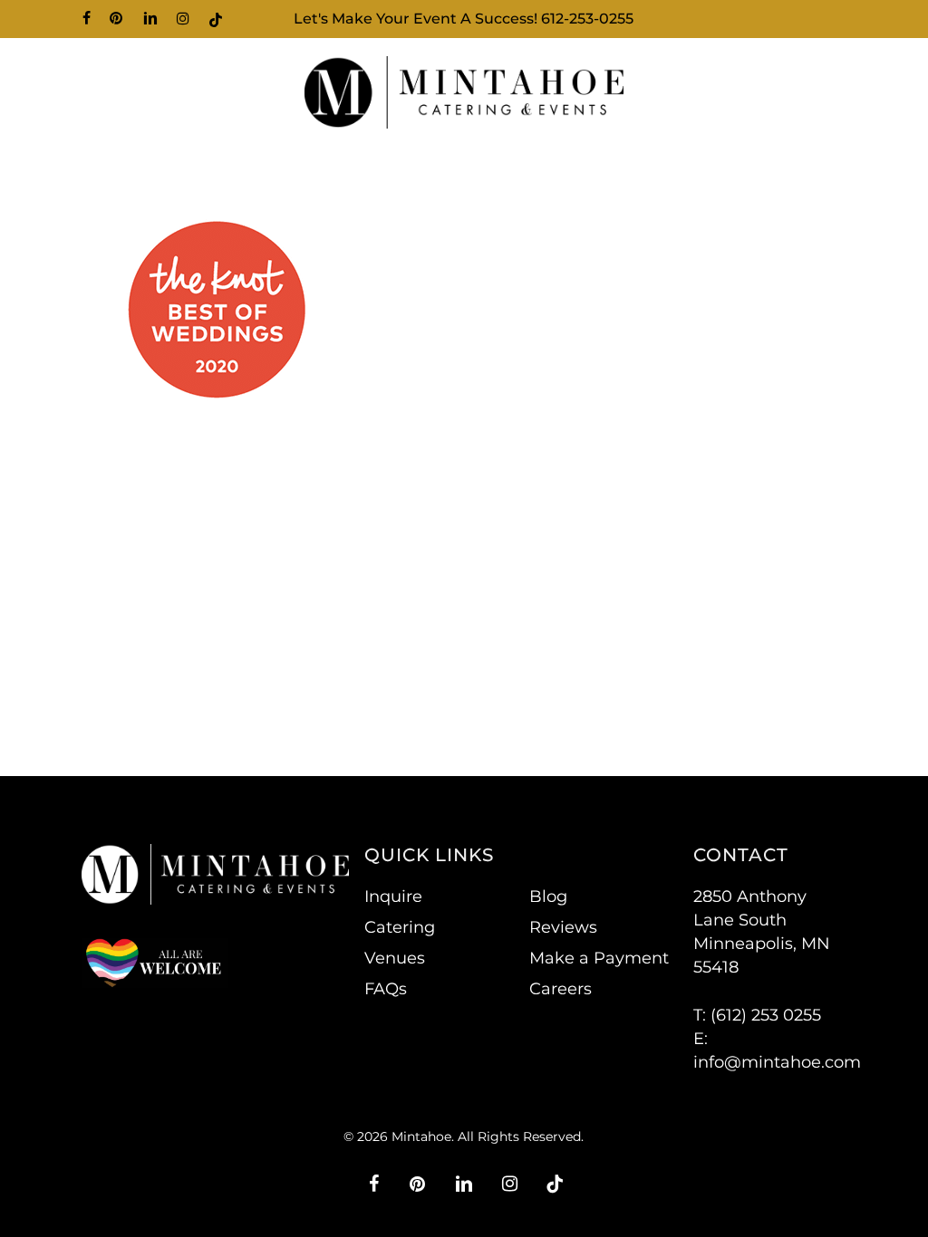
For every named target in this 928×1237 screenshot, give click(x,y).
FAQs (385, 989)
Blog (548, 896)
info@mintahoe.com (777, 1062)
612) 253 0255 (768, 1015)
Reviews (563, 927)
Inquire (393, 896)
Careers (560, 989)
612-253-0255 (587, 18)
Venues (394, 958)
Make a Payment (599, 958)
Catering (399, 927)
